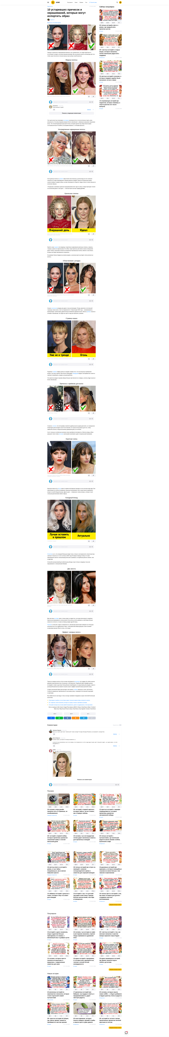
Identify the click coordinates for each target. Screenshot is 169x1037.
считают (54, 426)
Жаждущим (75, 373)
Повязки (49, 624)
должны (89, 311)
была (59, 488)
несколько (77, 681)
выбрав (76, 689)
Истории (101, 31)
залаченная (54, 308)
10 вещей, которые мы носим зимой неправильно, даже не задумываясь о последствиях (71, 704)
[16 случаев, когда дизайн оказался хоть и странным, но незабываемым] (58, 800)
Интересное (102, 57)
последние (66, 120)
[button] (54, 713)
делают (61, 178)
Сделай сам (50, 6)
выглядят (56, 618)
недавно (56, 247)
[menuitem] (70, 2)
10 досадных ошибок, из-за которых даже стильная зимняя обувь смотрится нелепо (69, 700)
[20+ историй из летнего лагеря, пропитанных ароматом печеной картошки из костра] (110, 1009)
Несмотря (49, 554)
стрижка (55, 371)
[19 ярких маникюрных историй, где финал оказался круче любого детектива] (110, 948)
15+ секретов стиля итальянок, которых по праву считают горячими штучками (68, 702)
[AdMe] (55, 2)
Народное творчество (52, 815)
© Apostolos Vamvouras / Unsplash (53, 476)
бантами (61, 434)
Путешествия (50, 999)
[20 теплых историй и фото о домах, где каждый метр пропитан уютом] (110, 15)
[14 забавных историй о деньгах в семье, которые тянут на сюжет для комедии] (58, 884)
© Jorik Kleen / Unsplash (51, 541)
